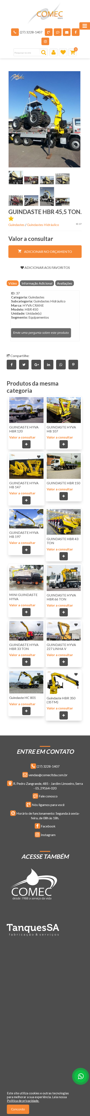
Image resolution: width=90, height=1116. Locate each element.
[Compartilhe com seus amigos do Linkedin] (50, 364)
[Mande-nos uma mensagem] (58, 32)
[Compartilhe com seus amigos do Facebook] (13, 364)
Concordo (18, 1109)
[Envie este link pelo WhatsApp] (62, 364)
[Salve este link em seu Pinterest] (74, 364)
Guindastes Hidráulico (43, 225)
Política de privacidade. (23, 1101)
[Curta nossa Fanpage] (76, 32)
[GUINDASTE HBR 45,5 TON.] (44, 119)
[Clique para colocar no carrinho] (26, 444)
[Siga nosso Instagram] (45, 41)
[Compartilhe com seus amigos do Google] (37, 364)
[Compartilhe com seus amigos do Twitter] (25, 364)
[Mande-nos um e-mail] (67, 32)
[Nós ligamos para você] (49, 32)
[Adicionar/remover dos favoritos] (38, 401)
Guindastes (16, 225)
